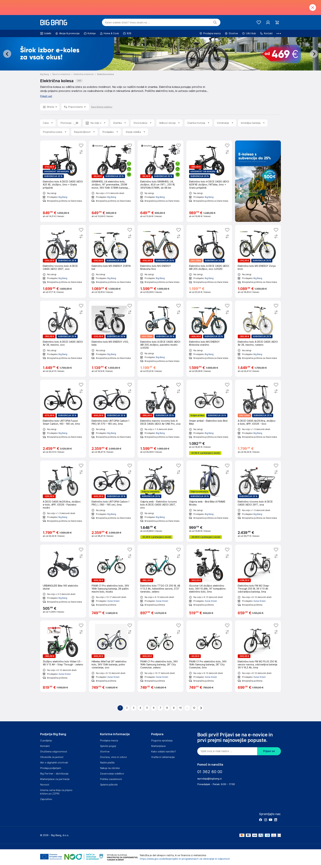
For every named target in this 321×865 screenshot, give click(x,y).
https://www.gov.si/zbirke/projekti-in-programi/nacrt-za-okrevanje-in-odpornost (185, 858)
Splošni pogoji (108, 746)
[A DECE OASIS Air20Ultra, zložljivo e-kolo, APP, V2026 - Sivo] (258, 418)
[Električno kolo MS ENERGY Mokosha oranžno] (209, 339)
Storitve (105, 751)
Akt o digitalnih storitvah (54, 762)
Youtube (270, 819)
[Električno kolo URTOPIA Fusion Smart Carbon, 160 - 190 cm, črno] (63, 418)
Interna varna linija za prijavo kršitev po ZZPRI (56, 792)
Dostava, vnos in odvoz (113, 757)
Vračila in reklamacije (163, 757)
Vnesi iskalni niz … (127, 22)
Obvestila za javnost (52, 757)
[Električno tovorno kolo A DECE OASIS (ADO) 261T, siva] (258, 501)
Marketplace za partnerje (55, 779)
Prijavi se (269, 751)
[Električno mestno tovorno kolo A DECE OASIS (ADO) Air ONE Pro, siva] (160, 418)
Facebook (260, 819)
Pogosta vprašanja (162, 740)
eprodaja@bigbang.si (209, 778)
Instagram (265, 819)
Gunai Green (113, 601)
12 (194, 707)
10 (180, 707)
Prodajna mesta (109, 740)
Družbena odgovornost (53, 751)
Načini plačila (107, 762)
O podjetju (46, 740)
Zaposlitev (46, 799)
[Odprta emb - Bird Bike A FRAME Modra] (209, 501)
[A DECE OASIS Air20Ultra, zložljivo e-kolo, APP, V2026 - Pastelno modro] (63, 501)
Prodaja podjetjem (50, 768)
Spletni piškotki (109, 784)
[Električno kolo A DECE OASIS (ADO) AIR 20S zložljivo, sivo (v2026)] (209, 261)
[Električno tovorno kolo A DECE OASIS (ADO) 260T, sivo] (63, 261)
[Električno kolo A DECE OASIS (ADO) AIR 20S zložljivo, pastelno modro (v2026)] (160, 339)
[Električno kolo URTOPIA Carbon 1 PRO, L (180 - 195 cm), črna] (112, 501)
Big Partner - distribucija (54, 773)
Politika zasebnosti (111, 779)
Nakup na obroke (110, 768)
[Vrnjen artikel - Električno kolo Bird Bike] (209, 418)
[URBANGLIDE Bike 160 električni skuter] (63, 581)
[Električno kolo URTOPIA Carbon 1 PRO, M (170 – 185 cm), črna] (112, 418)
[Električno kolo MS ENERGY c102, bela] (112, 339)
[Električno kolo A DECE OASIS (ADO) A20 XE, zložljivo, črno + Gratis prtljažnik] (63, 181)
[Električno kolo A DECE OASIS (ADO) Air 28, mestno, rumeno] (258, 339)
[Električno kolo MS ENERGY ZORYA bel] (112, 261)
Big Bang (63, 197)
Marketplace (158, 746)
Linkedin (275, 819)
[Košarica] (277, 22)
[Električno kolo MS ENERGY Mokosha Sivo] (160, 261)
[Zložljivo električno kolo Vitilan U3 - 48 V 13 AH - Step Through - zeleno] (63, 656)
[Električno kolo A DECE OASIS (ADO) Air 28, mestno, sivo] (63, 339)
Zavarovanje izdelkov (112, 773)
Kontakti (45, 746)
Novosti (44, 784)
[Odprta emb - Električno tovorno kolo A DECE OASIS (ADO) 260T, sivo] (160, 501)
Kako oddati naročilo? (163, 751)
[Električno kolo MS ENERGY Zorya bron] (258, 261)
